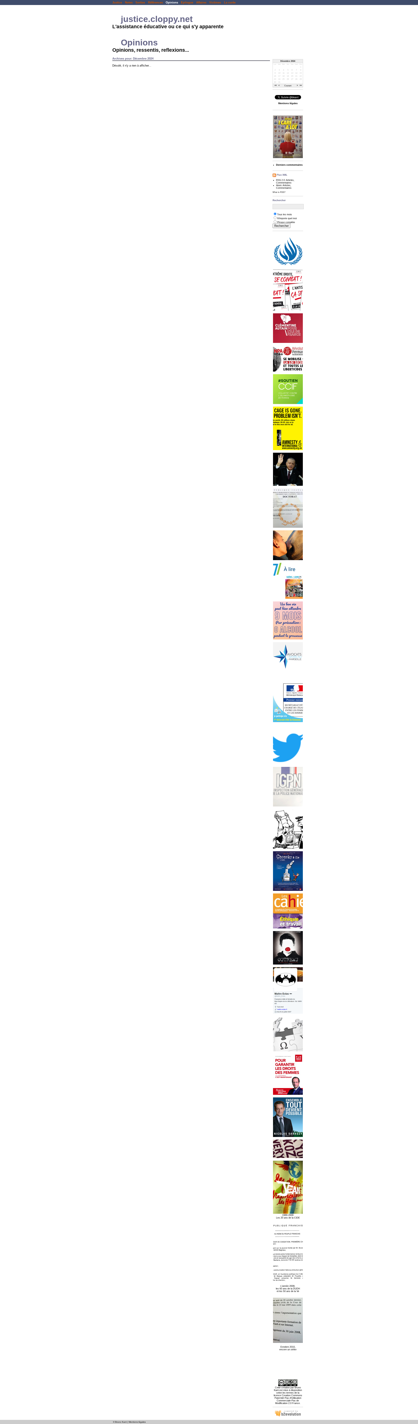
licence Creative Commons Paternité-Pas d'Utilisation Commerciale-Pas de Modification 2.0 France (288, 1399)
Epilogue (187, 2)
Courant (288, 86)
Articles (290, 180)
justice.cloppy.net (157, 19)
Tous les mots (284, 214)
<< (276, 86)
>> (301, 86)
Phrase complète (286, 222)
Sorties (140, 2)
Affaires (201, 2)
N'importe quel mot (287, 218)
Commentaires (284, 182)
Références (155, 2)
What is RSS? (279, 192)
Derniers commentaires (289, 165)
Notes (129, 2)
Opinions (172, 2)
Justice (117, 2)
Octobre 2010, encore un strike (288, 1348)
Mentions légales (137, 1422)
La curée (230, 2)
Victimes (215, 2)
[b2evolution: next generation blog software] (288, 1416)
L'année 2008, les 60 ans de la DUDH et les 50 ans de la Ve (288, 1288)
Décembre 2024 (287, 61)
